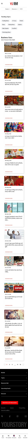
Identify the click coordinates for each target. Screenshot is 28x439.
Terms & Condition (5, 410)
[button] (5, 364)
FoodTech (14, 28)
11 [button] (17, 364)
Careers (12, 408)
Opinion (20, 24)
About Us (3, 408)
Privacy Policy (22, 408)
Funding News (5, 20)
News (3, 24)
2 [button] (9, 364)
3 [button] (12, 364)
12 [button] (20, 364)
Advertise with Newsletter (10, 402)
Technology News (6, 32)
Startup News (11, 24)
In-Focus (14, 20)
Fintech (21, 20)
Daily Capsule (5, 28)
